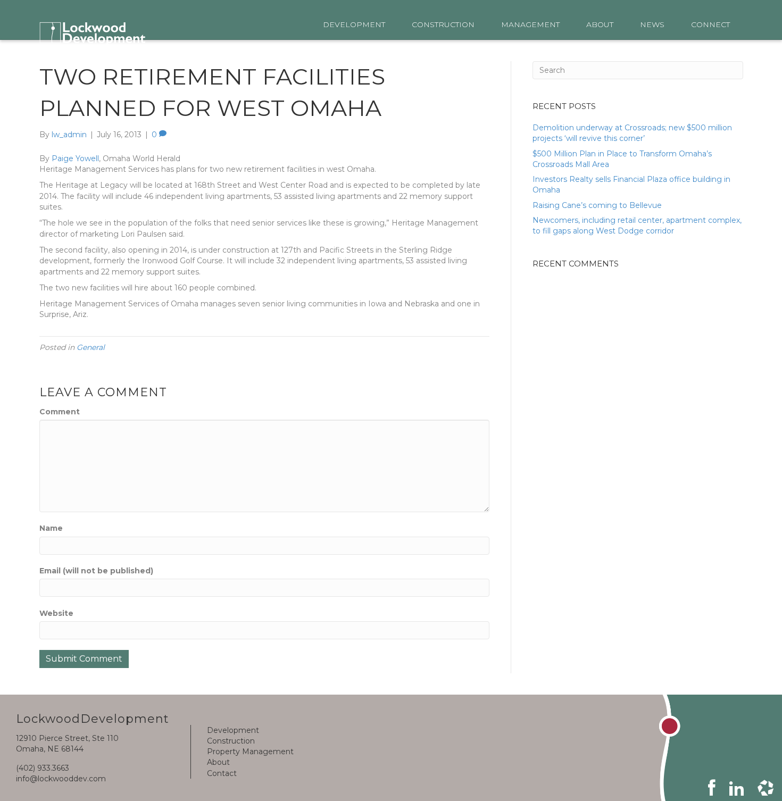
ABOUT (599, 24)
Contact (222, 773)
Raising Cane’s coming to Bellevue (597, 205)
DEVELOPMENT (354, 24)
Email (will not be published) (96, 570)
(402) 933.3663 (42, 768)
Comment (59, 411)
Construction (231, 741)
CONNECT (710, 24)
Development (233, 730)
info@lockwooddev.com (61, 778)
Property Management (250, 751)
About (218, 762)
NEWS (652, 24)
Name (51, 528)
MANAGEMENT (530, 24)
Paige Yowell (75, 158)
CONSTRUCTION (443, 24)
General (91, 347)
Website (56, 613)
